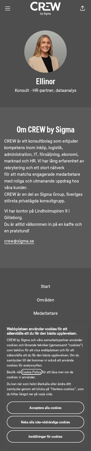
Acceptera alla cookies (45, 408)
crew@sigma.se (19, 240)
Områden (45, 299)
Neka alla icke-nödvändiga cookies (45, 422)
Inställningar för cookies (45, 436)
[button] (82, 8)
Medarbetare (45, 313)
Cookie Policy (31, 372)
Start (45, 286)
